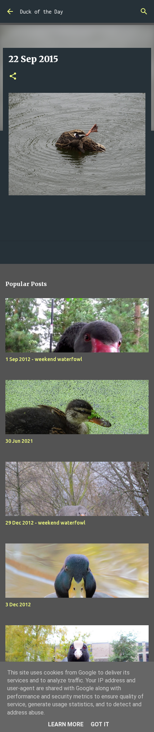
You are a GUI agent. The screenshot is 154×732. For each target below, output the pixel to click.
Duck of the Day (41, 12)
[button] (13, 76)
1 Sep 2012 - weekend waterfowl (43, 359)
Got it (100, 724)
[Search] (144, 11)
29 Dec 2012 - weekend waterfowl (45, 523)
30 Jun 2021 (19, 441)
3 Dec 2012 (18, 604)
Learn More (65, 724)
